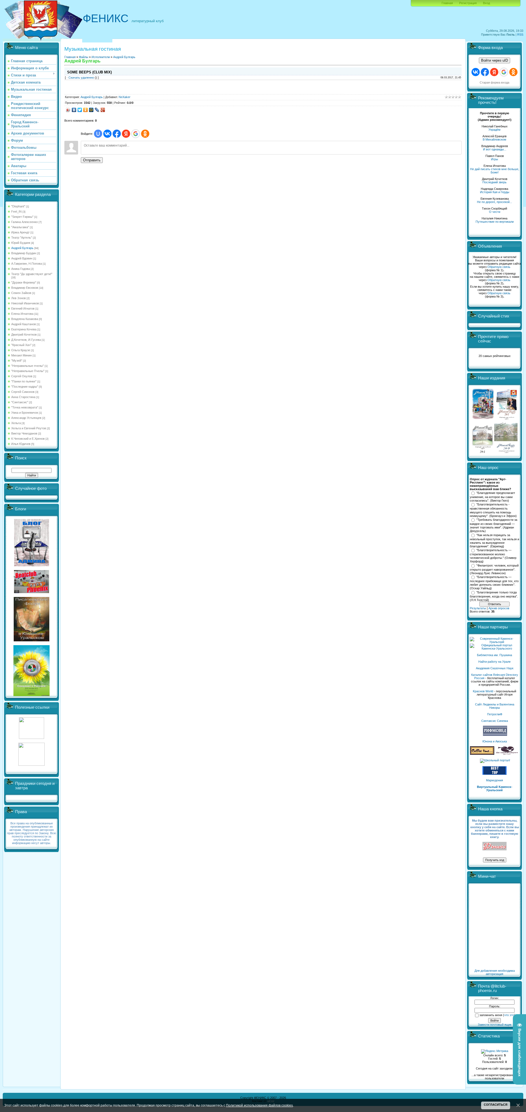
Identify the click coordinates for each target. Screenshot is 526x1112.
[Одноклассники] (85, 109)
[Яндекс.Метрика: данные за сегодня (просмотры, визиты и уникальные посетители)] (494, 1051)
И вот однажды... (494, 149)
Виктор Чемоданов (24, 433)
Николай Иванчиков (25, 303)
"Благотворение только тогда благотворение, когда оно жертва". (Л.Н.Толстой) (494, 596)
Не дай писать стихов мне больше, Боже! (494, 170)
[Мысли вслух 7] (507, 419)
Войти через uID (494, 60)
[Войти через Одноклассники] (145, 134)
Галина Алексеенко (24, 222)
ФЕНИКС (105, 18)
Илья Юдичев (20, 443)
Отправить (92, 160)
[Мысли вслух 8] (482, 452)
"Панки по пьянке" (23, 381)
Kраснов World (483, 691)
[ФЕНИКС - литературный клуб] (494, 846)
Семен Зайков (21, 293)
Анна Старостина (23, 397)
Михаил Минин (21, 355)
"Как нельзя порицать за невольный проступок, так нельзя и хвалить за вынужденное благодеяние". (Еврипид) (494, 540)
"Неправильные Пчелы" (27, 371)
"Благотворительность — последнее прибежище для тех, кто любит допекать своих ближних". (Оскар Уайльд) (494, 582)
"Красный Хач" (21, 345)
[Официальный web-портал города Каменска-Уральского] (494, 648)
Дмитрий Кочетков (24, 334)
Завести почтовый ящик (494, 1024)
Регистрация (468, 3)
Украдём (494, 129)
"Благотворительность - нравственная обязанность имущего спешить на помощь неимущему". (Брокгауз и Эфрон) (493, 510)
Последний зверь (494, 182)
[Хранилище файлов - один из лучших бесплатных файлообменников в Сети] (31, 764)
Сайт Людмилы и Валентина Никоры (494, 706)
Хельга (16, 423)
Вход (486, 3)
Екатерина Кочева (23, 329)
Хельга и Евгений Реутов (28, 428)
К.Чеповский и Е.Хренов (28, 438)
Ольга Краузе (20, 350)
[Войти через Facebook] (117, 134)
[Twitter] (80, 109)
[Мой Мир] (91, 109)
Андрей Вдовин (21, 258)
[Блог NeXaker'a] (31, 565)
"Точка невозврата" (24, 407)
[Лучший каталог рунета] (494, 773)
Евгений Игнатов (23, 308)
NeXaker (124, 97)
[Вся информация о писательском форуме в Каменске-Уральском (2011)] (31, 640)
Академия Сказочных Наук (494, 668)
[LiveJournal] (97, 109)
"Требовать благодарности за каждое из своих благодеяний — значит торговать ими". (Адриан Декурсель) (493, 525)
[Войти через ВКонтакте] (107, 134)
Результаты (478, 608)
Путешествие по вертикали (495, 221)
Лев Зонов (18, 298)
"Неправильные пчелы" (27, 365)
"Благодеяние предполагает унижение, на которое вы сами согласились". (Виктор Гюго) (492, 496)
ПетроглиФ (494, 714)
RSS (520, 34)
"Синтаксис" (19, 402)
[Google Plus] (103, 109)
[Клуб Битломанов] (31, 592)
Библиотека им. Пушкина (494, 655)
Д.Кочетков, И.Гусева (26, 339)
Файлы (83, 57)
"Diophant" (18, 206)
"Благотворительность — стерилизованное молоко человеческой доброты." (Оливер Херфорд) (493, 555)
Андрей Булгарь (22, 248)
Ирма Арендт (20, 232)
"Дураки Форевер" (23, 282)
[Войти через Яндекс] (126, 134)
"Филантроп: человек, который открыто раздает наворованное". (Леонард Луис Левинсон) (494, 569)
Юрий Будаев (20, 242)
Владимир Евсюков (24, 287)
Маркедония (494, 780)
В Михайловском (494, 139)
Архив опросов (498, 608)
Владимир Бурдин (23, 253)
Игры (494, 159)
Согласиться (495, 1104)
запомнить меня (490, 1015)
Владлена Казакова (24, 319)
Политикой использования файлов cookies (259, 1105)
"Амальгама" (20, 227)
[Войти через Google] (135, 133)
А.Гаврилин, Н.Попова (26, 263)
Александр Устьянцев (26, 417)
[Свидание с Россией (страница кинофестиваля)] (31, 695)
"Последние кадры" (24, 386)
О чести (494, 211)
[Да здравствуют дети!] (507, 753)
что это (509, 1015)
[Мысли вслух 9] (506, 452)
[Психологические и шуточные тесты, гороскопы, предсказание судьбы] (31, 737)
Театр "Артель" (21, 237)
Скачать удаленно (81, 77)
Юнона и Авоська (494, 741)
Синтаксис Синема (494, 720)
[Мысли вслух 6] (483, 419)
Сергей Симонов (23, 391)
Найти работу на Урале (494, 661)
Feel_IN (16, 211)
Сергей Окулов (21, 376)
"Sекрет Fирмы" (22, 216)
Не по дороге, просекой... (494, 202)
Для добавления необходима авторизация (494, 972)
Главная (447, 3)
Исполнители (101, 57)
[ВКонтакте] (74, 109)
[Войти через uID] (98, 134)
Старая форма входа (494, 82)
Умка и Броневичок (24, 412)
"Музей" (16, 360)
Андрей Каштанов (23, 324)
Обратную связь (498, 266)
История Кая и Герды (494, 192)
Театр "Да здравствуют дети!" (31, 274)
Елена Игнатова (22, 313)
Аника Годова (20, 268)
